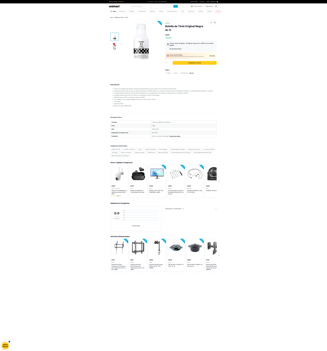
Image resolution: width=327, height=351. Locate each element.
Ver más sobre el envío (175, 48)
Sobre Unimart (194, 1)
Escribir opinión (136, 225)
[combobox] (168, 63)
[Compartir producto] (215, 22)
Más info (191, 73)
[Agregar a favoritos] (211, 22)
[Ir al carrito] (216, 6)
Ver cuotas (212, 55)
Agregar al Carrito (195, 63)
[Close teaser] (9, 341)
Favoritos (202, 1)
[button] (5, 345)
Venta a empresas (211, 1)
